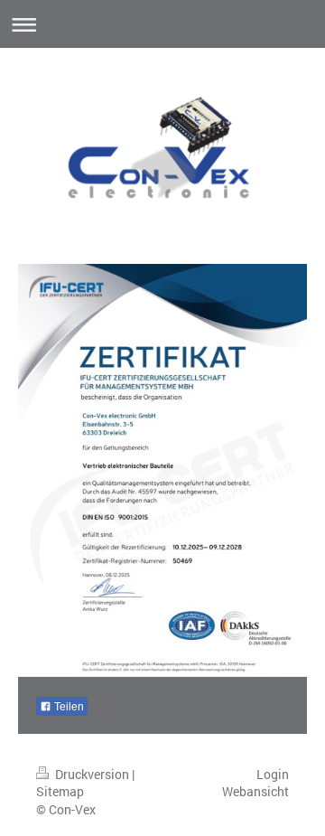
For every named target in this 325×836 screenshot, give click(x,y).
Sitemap (60, 791)
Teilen (67, 706)
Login (272, 774)
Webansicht (255, 791)
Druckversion (92, 774)
